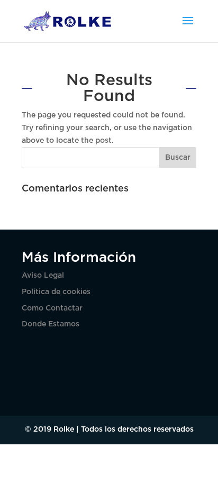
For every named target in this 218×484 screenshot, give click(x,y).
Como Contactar (52, 308)
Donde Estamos (50, 324)
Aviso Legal (43, 275)
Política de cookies (56, 292)
